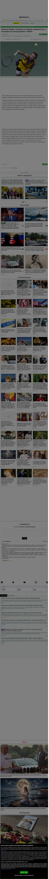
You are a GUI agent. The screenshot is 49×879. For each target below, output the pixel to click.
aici (30, 856)
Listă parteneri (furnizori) (5, 869)
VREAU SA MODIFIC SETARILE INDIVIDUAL (24, 875)
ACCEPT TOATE (24, 872)
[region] (24, 861)
